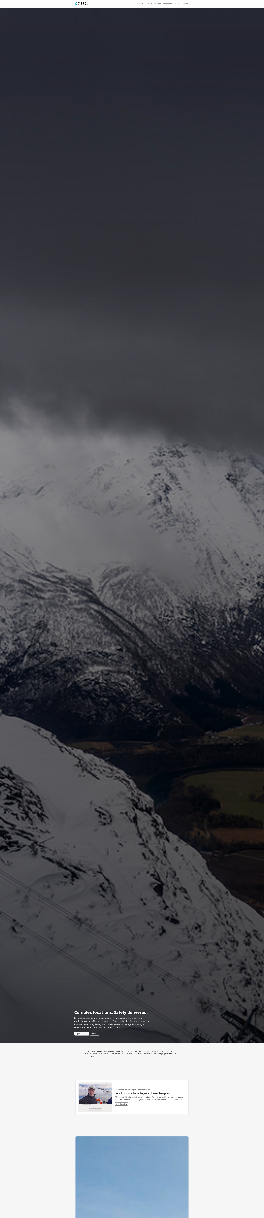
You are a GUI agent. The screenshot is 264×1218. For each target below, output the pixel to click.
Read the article (121, 1104)
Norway (140, 4)
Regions (158, 4)
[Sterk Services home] (81, 4)
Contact (185, 4)
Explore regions (82, 1033)
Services (149, 4)
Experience (167, 4)
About (176, 4)
